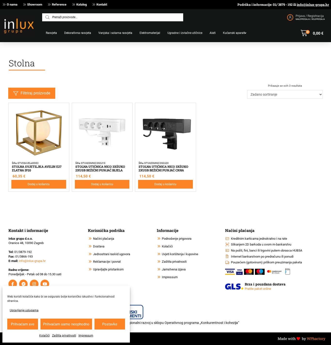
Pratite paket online (258, 289)
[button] (312, 33)
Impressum (86, 335)
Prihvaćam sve (22, 324)
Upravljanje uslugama (24, 310)
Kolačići (44, 335)
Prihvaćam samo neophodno (66, 324)
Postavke (109, 324)
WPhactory (316, 338)
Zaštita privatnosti (64, 335)
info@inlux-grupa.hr (313, 4)
